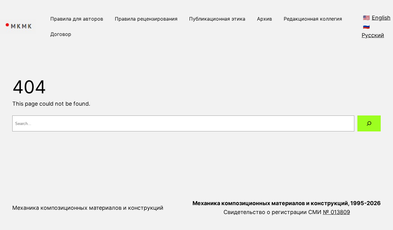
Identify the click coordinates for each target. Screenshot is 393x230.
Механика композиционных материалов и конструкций (87, 208)
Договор (60, 34)
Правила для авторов (76, 19)
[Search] (369, 123)
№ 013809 (336, 212)
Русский (373, 35)
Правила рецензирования (146, 19)
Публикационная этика (217, 19)
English (381, 17)
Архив (264, 19)
